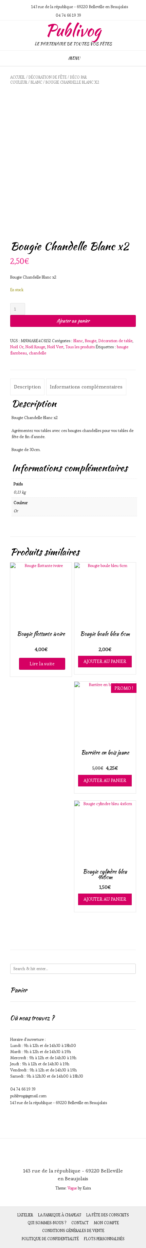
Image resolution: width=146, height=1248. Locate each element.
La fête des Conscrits (107, 1215)
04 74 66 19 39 (23, 1089)
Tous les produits (80, 346)
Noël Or (16, 346)
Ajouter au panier (73, 320)
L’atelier (25, 1215)
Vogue (72, 1188)
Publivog (73, 30)
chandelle (37, 352)
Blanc (36, 82)
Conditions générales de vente (73, 1230)
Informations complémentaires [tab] (86, 386)
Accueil (17, 77)
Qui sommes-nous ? (47, 1222)
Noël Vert (55, 346)
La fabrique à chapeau (59, 1215)
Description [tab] (27, 386)
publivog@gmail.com (28, 1095)
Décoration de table (115, 340)
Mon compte (106, 1222)
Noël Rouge (35, 346)
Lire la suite (42, 664)
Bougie (90, 340)
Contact (80, 1222)
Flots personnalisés (104, 1238)
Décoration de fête (48, 77)
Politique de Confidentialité (50, 1238)
